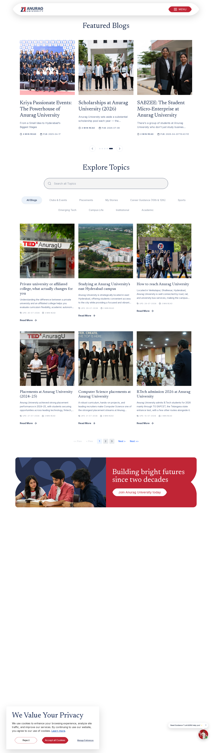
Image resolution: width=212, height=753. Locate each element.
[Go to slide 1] (99, 148)
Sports (181, 200)
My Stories (111, 200)
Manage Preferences (85, 740)
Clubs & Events (58, 200)
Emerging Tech (67, 210)
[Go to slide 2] (102, 148)
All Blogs (32, 200)
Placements (86, 200)
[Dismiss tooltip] (206, 725)
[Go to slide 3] (104, 148)
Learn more (58, 730)
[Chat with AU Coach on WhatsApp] (203, 734)
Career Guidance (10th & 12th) (147, 200)
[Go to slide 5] (111, 148)
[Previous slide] (92, 148)
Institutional (122, 210)
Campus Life (96, 210)
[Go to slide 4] (107, 148)
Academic (147, 210)
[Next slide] (120, 148)
